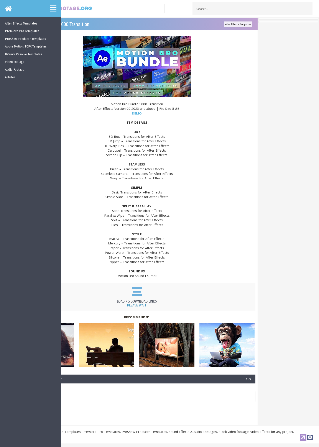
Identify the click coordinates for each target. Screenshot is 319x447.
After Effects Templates (238, 24)
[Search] (307, 8)
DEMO (137, 113)
